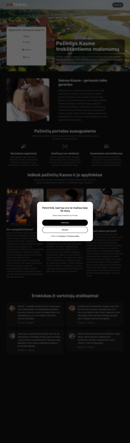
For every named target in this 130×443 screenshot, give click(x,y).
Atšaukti (65, 230)
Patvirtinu (65, 223)
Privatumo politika (73, 236)
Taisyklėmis (62, 236)
